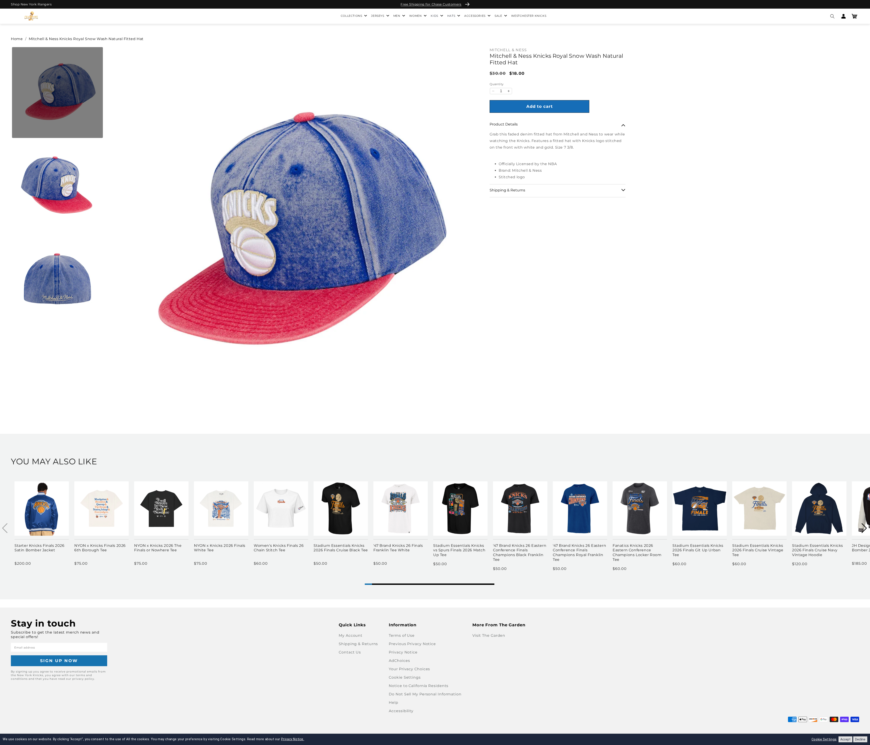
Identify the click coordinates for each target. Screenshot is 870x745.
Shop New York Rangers (31, 4)
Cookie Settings (405, 677)
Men (396, 15)
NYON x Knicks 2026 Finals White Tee (219, 547)
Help (393, 702)
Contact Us (350, 652)
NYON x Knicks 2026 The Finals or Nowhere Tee (157, 547)
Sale (498, 15)
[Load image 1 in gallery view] (57, 92)
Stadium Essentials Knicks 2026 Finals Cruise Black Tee (341, 547)
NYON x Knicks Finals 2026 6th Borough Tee (100, 547)
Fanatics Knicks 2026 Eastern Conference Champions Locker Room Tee (637, 552)
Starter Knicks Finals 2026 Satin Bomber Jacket (39, 547)
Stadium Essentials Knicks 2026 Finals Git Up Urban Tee (697, 550)
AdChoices (399, 660)
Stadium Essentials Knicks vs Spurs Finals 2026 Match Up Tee (459, 550)
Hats (451, 15)
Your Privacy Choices (409, 669)
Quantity (496, 84)
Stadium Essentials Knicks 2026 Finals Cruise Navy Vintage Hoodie (817, 550)
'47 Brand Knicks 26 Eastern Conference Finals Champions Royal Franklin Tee (579, 552)
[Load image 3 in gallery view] (57, 278)
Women (415, 15)
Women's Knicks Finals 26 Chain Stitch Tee (279, 547)
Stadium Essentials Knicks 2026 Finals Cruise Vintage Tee (757, 550)
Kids (434, 15)
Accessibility (401, 711)
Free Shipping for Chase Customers (431, 4)
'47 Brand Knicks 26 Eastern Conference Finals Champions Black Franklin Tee (519, 552)
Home (17, 39)
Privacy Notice (403, 652)
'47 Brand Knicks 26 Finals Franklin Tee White (398, 547)
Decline (860, 739)
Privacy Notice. (292, 739)
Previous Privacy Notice (412, 644)
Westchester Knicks (528, 15)
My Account (350, 635)
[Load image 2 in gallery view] (57, 185)
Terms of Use (402, 635)
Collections (351, 15)
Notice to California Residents (418, 686)
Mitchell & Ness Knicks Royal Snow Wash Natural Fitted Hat (86, 39)
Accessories (475, 15)
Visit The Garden (488, 635)
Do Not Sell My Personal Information (425, 694)
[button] (832, 16)
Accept (845, 739)
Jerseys (377, 15)
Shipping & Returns (358, 644)
